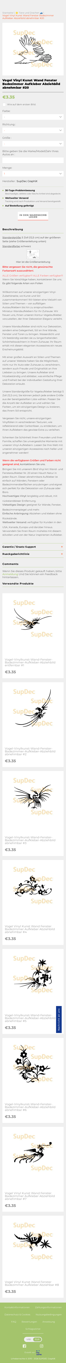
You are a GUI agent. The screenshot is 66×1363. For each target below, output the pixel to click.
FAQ (13, 1321)
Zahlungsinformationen (48, 1307)
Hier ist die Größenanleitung (33, 261)
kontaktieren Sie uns (49, 279)
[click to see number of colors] (33, 258)
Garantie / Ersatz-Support (19, 546)
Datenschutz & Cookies (17, 1314)
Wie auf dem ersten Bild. (21, 104)
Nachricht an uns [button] (58, 1019)
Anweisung (48, 1321)
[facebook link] (24, 1346)
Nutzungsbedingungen (49, 1314)
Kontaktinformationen (17, 1307)
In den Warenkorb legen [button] (33, 216)
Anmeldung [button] (10, 574)
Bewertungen (29, 1321)
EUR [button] (37, 1339)
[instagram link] (41, 1346)
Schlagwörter (33, 1328)
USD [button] (29, 1339)
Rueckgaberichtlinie (15, 553)
